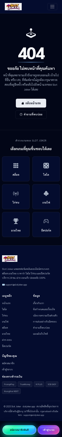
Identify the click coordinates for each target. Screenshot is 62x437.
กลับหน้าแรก (33, 103)
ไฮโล (4, 309)
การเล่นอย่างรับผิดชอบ (45, 321)
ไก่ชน (5, 315)
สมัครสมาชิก (8, 363)
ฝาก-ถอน (7, 339)
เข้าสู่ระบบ (7, 369)
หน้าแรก (6, 303)
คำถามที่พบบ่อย (33, 114)
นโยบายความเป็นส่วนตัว (45, 315)
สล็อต (5, 327)
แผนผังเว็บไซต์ (40, 333)
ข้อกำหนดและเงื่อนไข (44, 309)
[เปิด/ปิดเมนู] (52, 6)
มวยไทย (6, 333)
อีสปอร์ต (6, 346)
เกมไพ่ (5, 321)
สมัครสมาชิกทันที (19, 429)
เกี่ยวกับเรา (38, 303)
